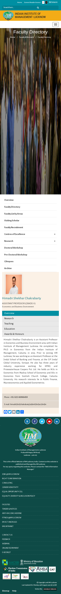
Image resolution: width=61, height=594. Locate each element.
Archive (8, 268)
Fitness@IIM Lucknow (11, 518)
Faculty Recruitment (13, 227)
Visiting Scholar (11, 220)
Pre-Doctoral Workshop (15, 255)
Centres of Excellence (14, 234)
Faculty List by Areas (13, 214)
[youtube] (49, 421)
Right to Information (11, 479)
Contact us (7, 535)
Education (9, 329)
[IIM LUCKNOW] (24, 15)
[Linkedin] (57, 421)
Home (19, 2)
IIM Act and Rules (9, 522)
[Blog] (27, 421)
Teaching (8, 323)
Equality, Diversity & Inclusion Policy (18, 496)
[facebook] (34, 421)
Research (8, 241)
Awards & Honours (14, 334)
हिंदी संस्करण (53, 2)
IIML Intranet (7, 526)
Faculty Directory (44, 37)
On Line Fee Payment (10, 548)
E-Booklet (6, 552)
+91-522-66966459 (19, 397)
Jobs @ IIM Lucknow (10, 474)
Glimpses (8, 261)
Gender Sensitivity (10, 487)
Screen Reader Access (32, 2)
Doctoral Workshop (13, 248)
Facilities (6, 505)
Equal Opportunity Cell (12, 492)
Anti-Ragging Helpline (12, 513)
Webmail (6, 544)
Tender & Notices (9, 509)
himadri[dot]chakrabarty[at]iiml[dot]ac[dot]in (28, 404)
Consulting (7, 483)
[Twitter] (42, 421)
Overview (9, 200)
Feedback (6, 539)
